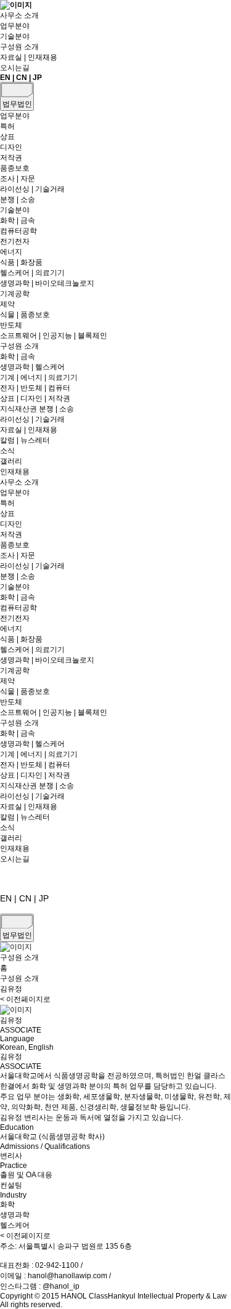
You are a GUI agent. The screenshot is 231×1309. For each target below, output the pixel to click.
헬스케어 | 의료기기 (32, 272)
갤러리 (11, 461)
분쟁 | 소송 (17, 199)
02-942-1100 (57, 1265)
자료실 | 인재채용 (28, 57)
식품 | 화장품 (21, 262)
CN (21, 77)
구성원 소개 (19, 46)
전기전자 (15, 241)
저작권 (11, 157)
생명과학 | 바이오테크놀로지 (47, 283)
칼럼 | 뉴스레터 (25, 440)
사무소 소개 (19, 15)
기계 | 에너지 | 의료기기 (39, 377)
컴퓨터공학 (18, 231)
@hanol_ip (61, 1286)
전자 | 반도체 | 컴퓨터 (35, 388)
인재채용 (15, 471)
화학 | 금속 (17, 220)
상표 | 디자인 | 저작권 (35, 398)
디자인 (11, 147)
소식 (7, 450)
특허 (7, 126)
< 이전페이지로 (25, 999)
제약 (7, 304)
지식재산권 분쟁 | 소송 (37, 409)
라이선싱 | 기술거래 (32, 189)
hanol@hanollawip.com (67, 1275)
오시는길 (15, 67)
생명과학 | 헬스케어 (32, 367)
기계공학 (15, 293)
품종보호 (15, 168)
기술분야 (15, 36)
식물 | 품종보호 (25, 314)
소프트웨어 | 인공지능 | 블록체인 (53, 335)
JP (37, 77)
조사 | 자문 (17, 178)
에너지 (11, 252)
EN (5, 77)
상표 (7, 136)
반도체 (11, 325)
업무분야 (15, 26)
